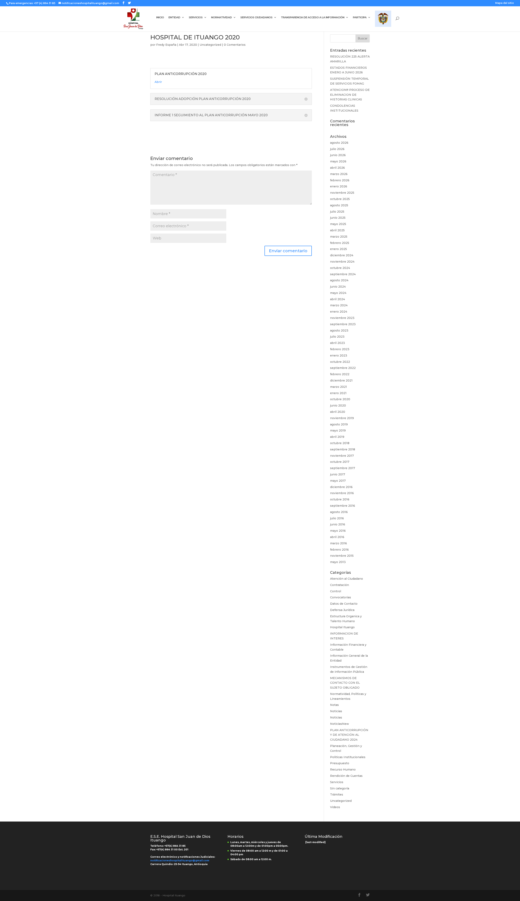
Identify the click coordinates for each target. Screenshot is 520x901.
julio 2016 (337, 518)
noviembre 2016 (342, 493)
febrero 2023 (339, 349)
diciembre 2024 (341, 255)
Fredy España (166, 45)
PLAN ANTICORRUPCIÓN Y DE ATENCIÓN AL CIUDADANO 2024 (349, 735)
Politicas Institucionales (347, 757)
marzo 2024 (339, 305)
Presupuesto (339, 763)
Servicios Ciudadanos (256, 17)
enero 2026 (338, 186)
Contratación (339, 585)
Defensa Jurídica (342, 610)
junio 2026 (338, 155)
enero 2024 (338, 311)
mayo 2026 (338, 161)
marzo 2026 (339, 174)
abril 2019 (337, 437)
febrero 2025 (339, 243)
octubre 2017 (339, 462)
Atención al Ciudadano (346, 578)
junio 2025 (338, 218)
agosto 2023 (339, 330)
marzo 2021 (338, 387)
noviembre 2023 (342, 318)
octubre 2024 (340, 268)
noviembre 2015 (342, 556)
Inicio (160, 17)
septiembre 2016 (342, 506)
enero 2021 (338, 393)
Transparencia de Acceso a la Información (312, 17)
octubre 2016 (339, 499)
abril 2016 (337, 537)
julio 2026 (337, 149)
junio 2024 (338, 286)
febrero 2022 (339, 374)
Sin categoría (339, 788)
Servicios (196, 17)
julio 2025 (337, 211)
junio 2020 (338, 405)
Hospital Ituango (342, 627)
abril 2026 (337, 168)
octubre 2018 (339, 443)
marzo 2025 (338, 236)
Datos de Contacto (344, 603)
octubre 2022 (340, 362)
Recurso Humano (343, 769)
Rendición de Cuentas (346, 776)
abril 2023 (337, 343)
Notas (334, 705)
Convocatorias (340, 597)
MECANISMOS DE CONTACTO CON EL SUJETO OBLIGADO (345, 683)
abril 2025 (337, 230)
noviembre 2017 (342, 456)
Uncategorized (210, 45)
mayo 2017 (338, 481)
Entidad (174, 17)
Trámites (336, 794)
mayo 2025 (338, 224)
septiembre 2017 (342, 468)
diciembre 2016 (341, 487)
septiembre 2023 (343, 324)
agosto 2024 (339, 280)
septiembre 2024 (343, 274)
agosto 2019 (339, 424)
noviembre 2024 (342, 261)
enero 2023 (338, 355)
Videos (335, 807)
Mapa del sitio (504, 3)
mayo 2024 (338, 293)
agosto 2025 (339, 205)
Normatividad (221, 17)
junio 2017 (337, 474)
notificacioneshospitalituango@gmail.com (179, 860)
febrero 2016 (339, 549)
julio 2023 (337, 336)
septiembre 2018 (342, 449)
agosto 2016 (339, 512)
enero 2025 (338, 249)
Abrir (158, 82)
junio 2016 (337, 524)
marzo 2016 (338, 543)
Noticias (336, 711)
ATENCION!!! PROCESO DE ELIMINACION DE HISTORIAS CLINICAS (350, 94)
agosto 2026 (339, 143)
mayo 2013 (338, 562)
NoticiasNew (339, 724)
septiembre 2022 (343, 368)
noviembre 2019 (342, 418)
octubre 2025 (340, 199)
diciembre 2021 (341, 380)
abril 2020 (337, 412)
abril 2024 (337, 299)
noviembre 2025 (342, 193)
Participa (359, 17)
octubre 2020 (340, 399)
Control (335, 591)
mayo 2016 (338, 531)
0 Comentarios (235, 45)
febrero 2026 (339, 180)
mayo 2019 (338, 430)
